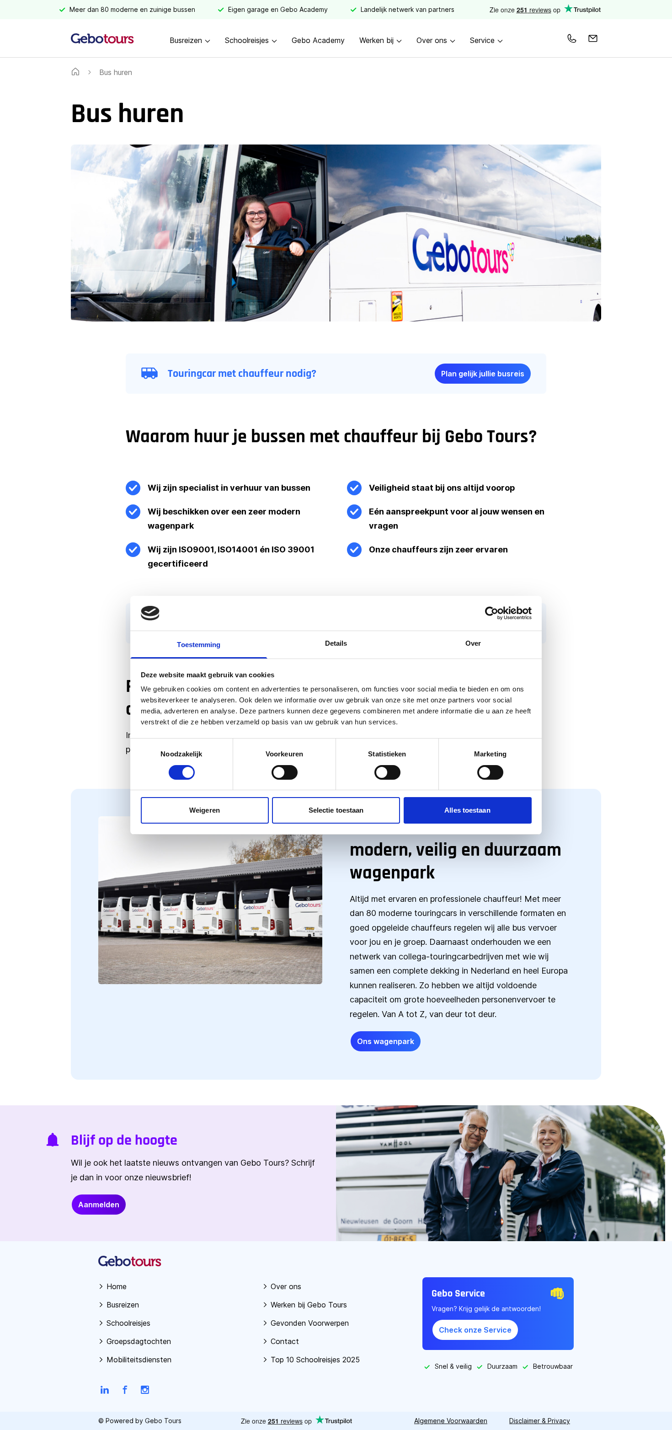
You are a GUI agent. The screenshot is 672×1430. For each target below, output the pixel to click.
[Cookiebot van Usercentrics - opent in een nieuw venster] (492, 613)
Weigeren (204, 810)
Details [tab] (336, 643)
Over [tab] (473, 643)
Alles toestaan (467, 810)
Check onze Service (475, 1329)
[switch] (285, 772)
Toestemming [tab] (198, 644)
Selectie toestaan (336, 810)
